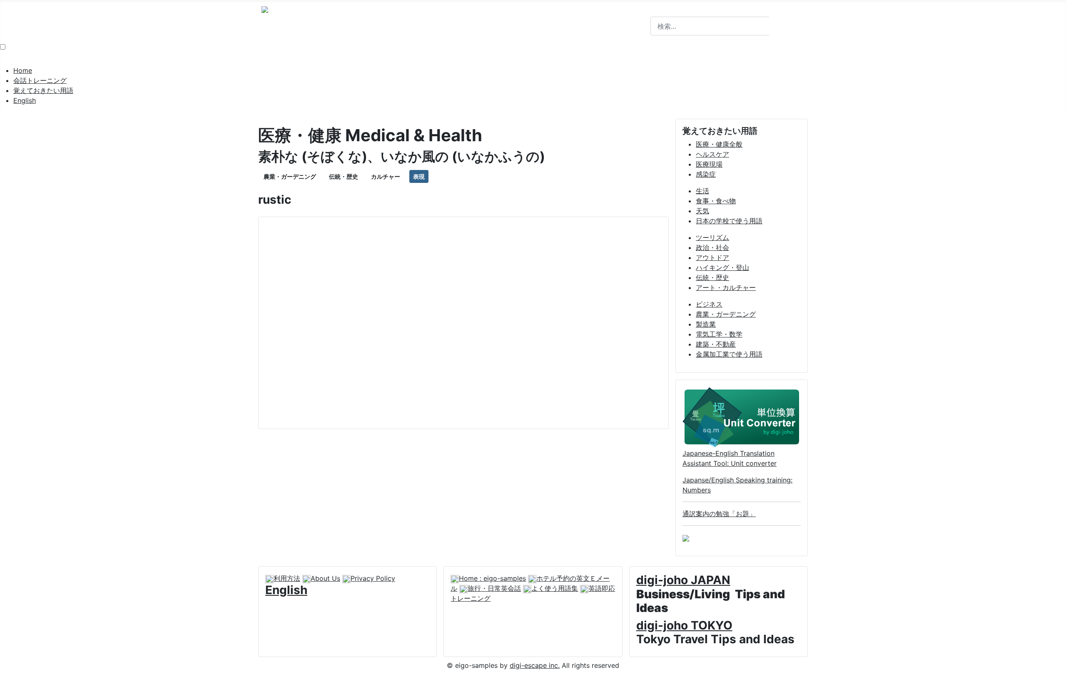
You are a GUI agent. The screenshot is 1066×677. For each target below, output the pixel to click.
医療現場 (709, 164)
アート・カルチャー (726, 287)
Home (22, 70)
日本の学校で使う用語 (729, 221)
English (24, 100)
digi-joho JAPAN (683, 580)
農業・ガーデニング (290, 176)
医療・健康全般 (719, 144)
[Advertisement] (463, 323)
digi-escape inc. (535, 665)
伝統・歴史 (343, 176)
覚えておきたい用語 (43, 90)
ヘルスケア (712, 154)
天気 (702, 211)
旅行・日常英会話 (494, 588)
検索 (657, 11)
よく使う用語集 (554, 588)
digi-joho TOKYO (684, 625)
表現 (419, 176)
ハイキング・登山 (722, 267)
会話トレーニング (40, 80)
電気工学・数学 (719, 334)
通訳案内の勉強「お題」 (719, 514)
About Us (325, 578)
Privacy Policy (373, 578)
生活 (702, 191)
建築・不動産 (716, 344)
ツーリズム (712, 237)
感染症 (706, 174)
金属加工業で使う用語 (729, 354)
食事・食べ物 (716, 201)
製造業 (706, 324)
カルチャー (385, 176)
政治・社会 (712, 247)
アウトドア (712, 257)
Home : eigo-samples (492, 578)
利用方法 (287, 578)
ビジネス (709, 304)
